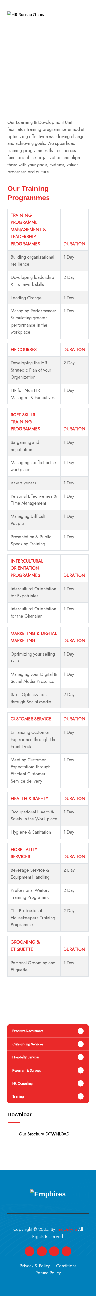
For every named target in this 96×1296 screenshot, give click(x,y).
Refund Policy (48, 1273)
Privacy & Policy (35, 1266)
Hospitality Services (25, 1057)
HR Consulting (22, 1083)
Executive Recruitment (27, 1030)
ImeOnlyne (66, 1229)
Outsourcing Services (27, 1044)
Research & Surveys (26, 1070)
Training (18, 1096)
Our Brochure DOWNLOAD (44, 1134)
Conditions (66, 1266)
